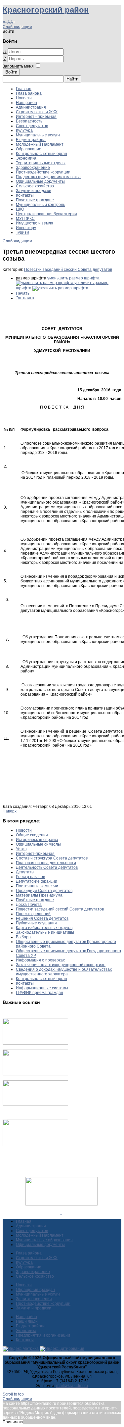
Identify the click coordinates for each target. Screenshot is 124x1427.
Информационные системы (42, 988)
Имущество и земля (34, 223)
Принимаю (13, 1422)
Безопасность (29, 121)
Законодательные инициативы (45, 932)
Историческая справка (37, 839)
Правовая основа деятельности (46, 863)
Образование (28, 149)
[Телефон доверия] (35, 1145)
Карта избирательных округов (44, 927)
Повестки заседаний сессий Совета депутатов (68, 269)
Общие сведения (32, 835)
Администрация (31, 107)
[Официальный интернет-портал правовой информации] (61, 1212)
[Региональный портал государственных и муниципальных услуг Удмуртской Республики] (35, 1074)
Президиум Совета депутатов (44, 890)
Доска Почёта (29, 904)
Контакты (25, 195)
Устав (21, 849)
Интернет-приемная (35, 853)
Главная (23, 88)
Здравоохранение (33, 167)
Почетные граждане (35, 200)
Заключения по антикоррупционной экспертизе (60, 964)
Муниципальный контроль (40, 204)
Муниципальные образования (44, 1240)
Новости (24, 98)
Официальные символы (38, 844)
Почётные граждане (35, 900)
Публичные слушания (36, 923)
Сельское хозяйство (35, 186)
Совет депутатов (32, 125)
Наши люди (27, 1321)
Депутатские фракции (36, 881)
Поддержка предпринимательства (48, 176)
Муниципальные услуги (38, 135)
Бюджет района (31, 139)
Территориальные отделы (40, 163)
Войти (11, 72)
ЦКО (20, 209)
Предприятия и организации (43, 1335)
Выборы (23, 937)
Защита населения (34, 1299)
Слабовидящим (17, 27)
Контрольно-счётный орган (41, 153)
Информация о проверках (40, 960)
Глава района (29, 93)
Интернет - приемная (36, 116)
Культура (24, 130)
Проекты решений (33, 913)
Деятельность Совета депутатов (47, 867)
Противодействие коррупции (43, 172)
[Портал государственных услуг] (35, 1043)
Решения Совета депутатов (42, 918)
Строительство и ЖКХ (37, 112)
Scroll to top (13, 1394)
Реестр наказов (30, 876)
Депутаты (25, 872)
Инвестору (26, 227)
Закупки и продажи (33, 190)
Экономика (26, 158)
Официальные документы (40, 181)
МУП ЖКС (25, 218)
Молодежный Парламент (39, 144)
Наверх (10, 811)
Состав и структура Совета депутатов (52, 858)
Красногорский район (46, 9)
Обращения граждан (35, 1289)
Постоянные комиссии (37, 886)
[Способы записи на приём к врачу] (35, 1104)
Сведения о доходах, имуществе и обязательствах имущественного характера (64, 971)
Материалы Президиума (39, 895)
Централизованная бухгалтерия (46, 214)
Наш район (26, 102)
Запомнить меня (18, 66)
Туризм (22, 232)
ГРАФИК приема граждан (39, 992)
